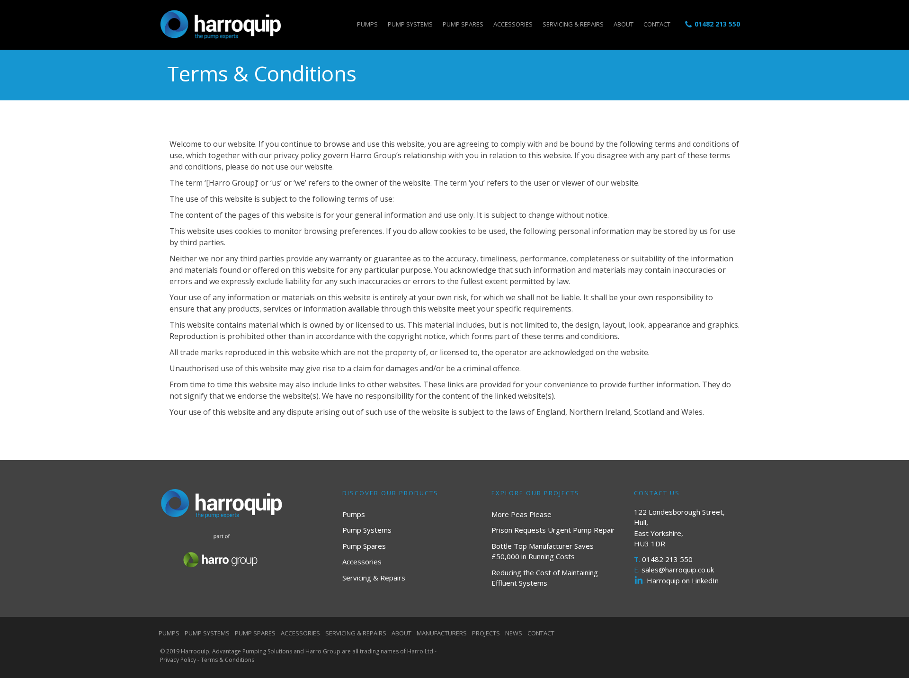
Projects (486, 633)
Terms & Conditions (227, 660)
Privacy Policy (178, 660)
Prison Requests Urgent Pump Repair (553, 530)
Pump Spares (463, 24)
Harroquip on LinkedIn (683, 580)
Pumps (367, 24)
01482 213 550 (717, 23)
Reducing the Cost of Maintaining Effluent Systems (544, 578)
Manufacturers (442, 633)
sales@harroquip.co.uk (678, 569)
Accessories (513, 24)
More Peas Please (521, 514)
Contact (656, 24)
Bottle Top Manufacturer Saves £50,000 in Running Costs (542, 551)
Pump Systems (410, 24)
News (513, 633)
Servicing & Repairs (573, 24)
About (623, 24)
